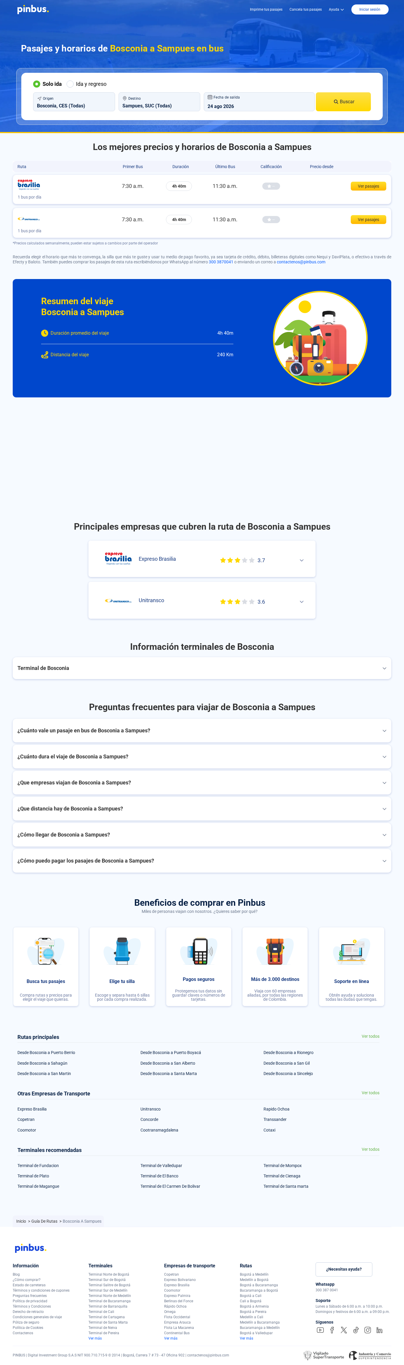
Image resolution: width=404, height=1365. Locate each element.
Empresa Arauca (177, 1322)
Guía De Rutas (44, 1221)
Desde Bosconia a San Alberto (167, 1063)
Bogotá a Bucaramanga (259, 1285)
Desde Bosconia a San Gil (287, 1063)
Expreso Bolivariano (180, 1280)
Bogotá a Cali (250, 1296)
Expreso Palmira (177, 1296)
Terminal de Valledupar (161, 1165)
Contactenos (23, 1333)
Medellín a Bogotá (254, 1280)
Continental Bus (177, 1333)
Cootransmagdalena (159, 1130)
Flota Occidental (177, 1317)
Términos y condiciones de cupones (41, 1290)
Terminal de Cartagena (106, 1317)
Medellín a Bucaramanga (260, 1322)
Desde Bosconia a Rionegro (288, 1052)
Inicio (21, 1221)
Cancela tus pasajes (306, 9)
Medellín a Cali (251, 1317)
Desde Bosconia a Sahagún (42, 1063)
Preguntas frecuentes (30, 1296)
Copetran (26, 1119)
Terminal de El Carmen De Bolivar (170, 1186)
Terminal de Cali (101, 1312)
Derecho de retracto (28, 1312)
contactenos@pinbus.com (301, 262)
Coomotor (26, 1130)
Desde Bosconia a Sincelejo (288, 1073)
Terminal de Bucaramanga (109, 1301)
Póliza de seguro (26, 1322)
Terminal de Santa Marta (108, 1322)
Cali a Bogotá (250, 1301)
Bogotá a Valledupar (256, 1333)
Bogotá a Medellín (254, 1274)
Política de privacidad (30, 1301)
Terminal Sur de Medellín (107, 1290)
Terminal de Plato (33, 1176)
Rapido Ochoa (277, 1109)
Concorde (149, 1119)
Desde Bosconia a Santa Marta (168, 1073)
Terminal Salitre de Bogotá (109, 1285)
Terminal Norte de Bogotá (108, 1274)
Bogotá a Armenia (254, 1306)
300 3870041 (221, 262)
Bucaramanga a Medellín (260, 1328)
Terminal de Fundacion (38, 1165)
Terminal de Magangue (38, 1186)
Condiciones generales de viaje (37, 1317)
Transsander (275, 1119)
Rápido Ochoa (175, 1306)
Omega (170, 1312)
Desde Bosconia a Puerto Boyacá (170, 1052)
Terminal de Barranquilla (107, 1306)
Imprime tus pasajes (266, 9)
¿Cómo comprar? (27, 1280)
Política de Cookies (28, 1328)
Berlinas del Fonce (178, 1301)
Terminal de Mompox (283, 1165)
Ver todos (370, 1036)
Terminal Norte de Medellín (109, 1296)
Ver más (95, 1338)
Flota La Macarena (179, 1328)
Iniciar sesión (369, 9)
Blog (16, 1274)
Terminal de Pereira (103, 1333)
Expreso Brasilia (32, 1109)
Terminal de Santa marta (286, 1186)
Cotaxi (269, 1130)
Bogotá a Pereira (253, 1312)
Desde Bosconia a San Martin (44, 1073)
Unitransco (150, 1109)
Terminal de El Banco (159, 1176)
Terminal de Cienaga (282, 1176)
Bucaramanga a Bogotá (259, 1290)
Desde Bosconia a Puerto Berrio (46, 1052)
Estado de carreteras (29, 1285)
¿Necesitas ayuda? (344, 1269)
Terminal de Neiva (102, 1328)
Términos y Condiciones (32, 1306)
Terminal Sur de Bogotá (107, 1280)
